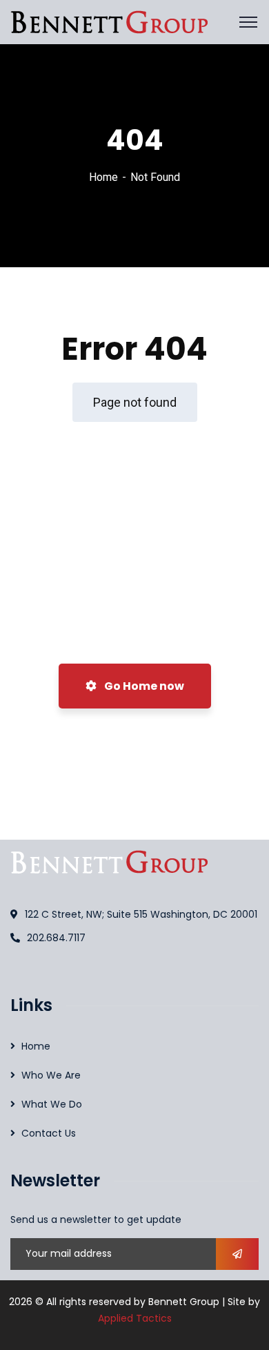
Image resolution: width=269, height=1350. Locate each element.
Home (103, 177)
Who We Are (51, 1075)
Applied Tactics (135, 1318)
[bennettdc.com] (109, 21)
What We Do (51, 1104)
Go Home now (143, 686)
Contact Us (48, 1133)
